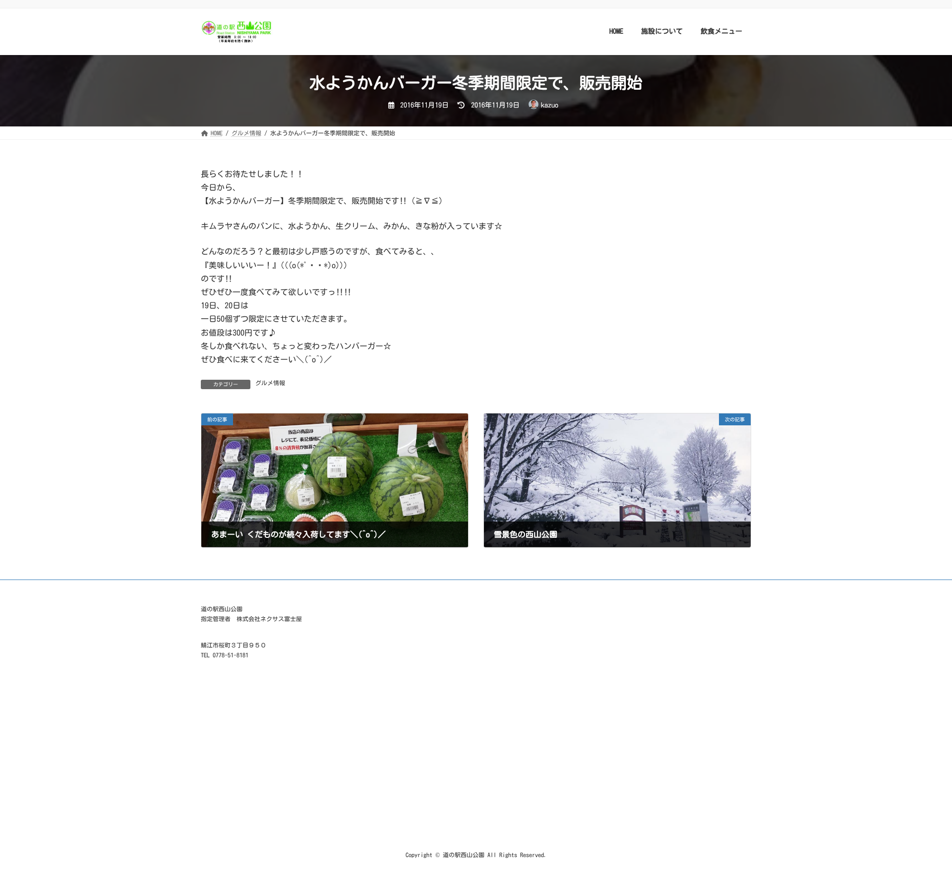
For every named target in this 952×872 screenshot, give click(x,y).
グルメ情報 (270, 383)
